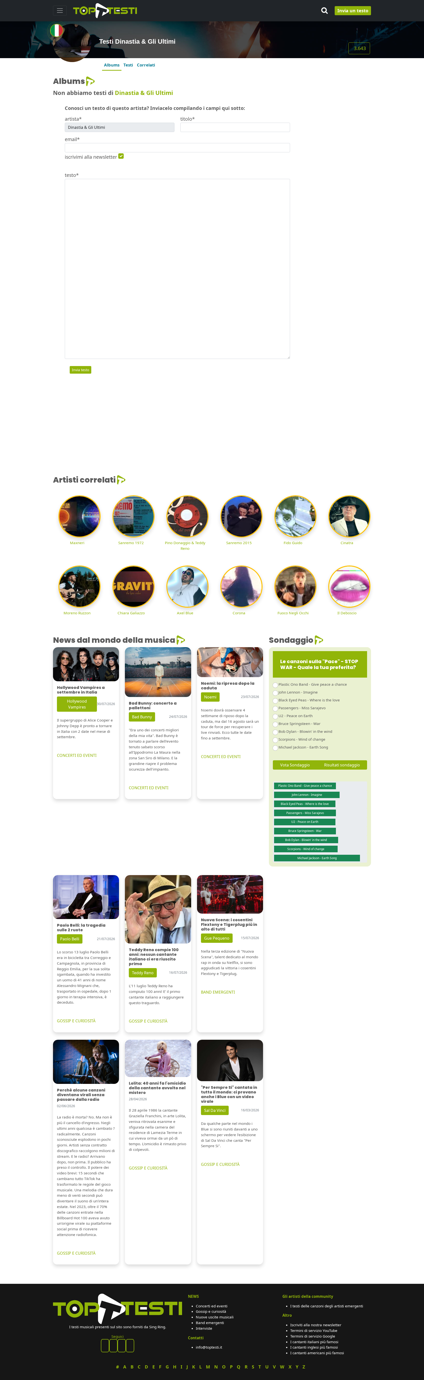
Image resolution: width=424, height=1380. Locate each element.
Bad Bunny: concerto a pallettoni (153, 705)
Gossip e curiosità (211, 1311)
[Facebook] (105, 1345)
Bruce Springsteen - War (299, 723)
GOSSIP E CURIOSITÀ (76, 1021)
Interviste (204, 1328)
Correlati (146, 65)
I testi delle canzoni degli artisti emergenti (326, 1305)
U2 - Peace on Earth (295, 715)
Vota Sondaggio (295, 765)
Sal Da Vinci (214, 1110)
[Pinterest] (113, 1345)
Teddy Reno (143, 972)
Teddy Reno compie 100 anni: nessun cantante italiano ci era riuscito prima (154, 957)
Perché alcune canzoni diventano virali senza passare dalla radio (81, 1094)
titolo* (187, 119)
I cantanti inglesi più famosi (314, 1347)
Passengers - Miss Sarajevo (302, 707)
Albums (111, 65)
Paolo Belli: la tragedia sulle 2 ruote (81, 927)
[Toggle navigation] (60, 10)
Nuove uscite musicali (215, 1316)
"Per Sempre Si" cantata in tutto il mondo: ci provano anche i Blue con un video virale (229, 1094)
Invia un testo (352, 10)
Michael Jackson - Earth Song (303, 747)
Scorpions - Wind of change (301, 739)
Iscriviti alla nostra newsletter (315, 1324)
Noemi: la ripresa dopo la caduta (227, 686)
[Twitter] (130, 1345)
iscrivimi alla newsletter (91, 157)
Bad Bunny (142, 717)
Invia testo (80, 370)
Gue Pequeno (216, 938)
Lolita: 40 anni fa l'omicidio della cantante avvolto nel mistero (157, 1087)
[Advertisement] (333, 107)
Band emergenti (210, 1322)
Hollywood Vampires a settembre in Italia (81, 690)
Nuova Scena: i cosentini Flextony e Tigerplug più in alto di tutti (229, 924)
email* (72, 139)
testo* (72, 175)
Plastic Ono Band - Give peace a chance (312, 684)
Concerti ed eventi (211, 1305)
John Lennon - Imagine (298, 692)
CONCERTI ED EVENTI (76, 755)
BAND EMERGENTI (218, 992)
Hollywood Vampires (77, 704)
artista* (73, 119)
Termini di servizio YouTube (313, 1330)
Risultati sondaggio (342, 765)
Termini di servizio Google (312, 1336)
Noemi (210, 697)
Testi (128, 65)
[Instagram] (122, 1345)
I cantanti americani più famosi (317, 1352)
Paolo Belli (69, 939)
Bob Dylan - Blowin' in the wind (305, 731)
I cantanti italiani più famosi (314, 1341)
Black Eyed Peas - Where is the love (309, 699)
